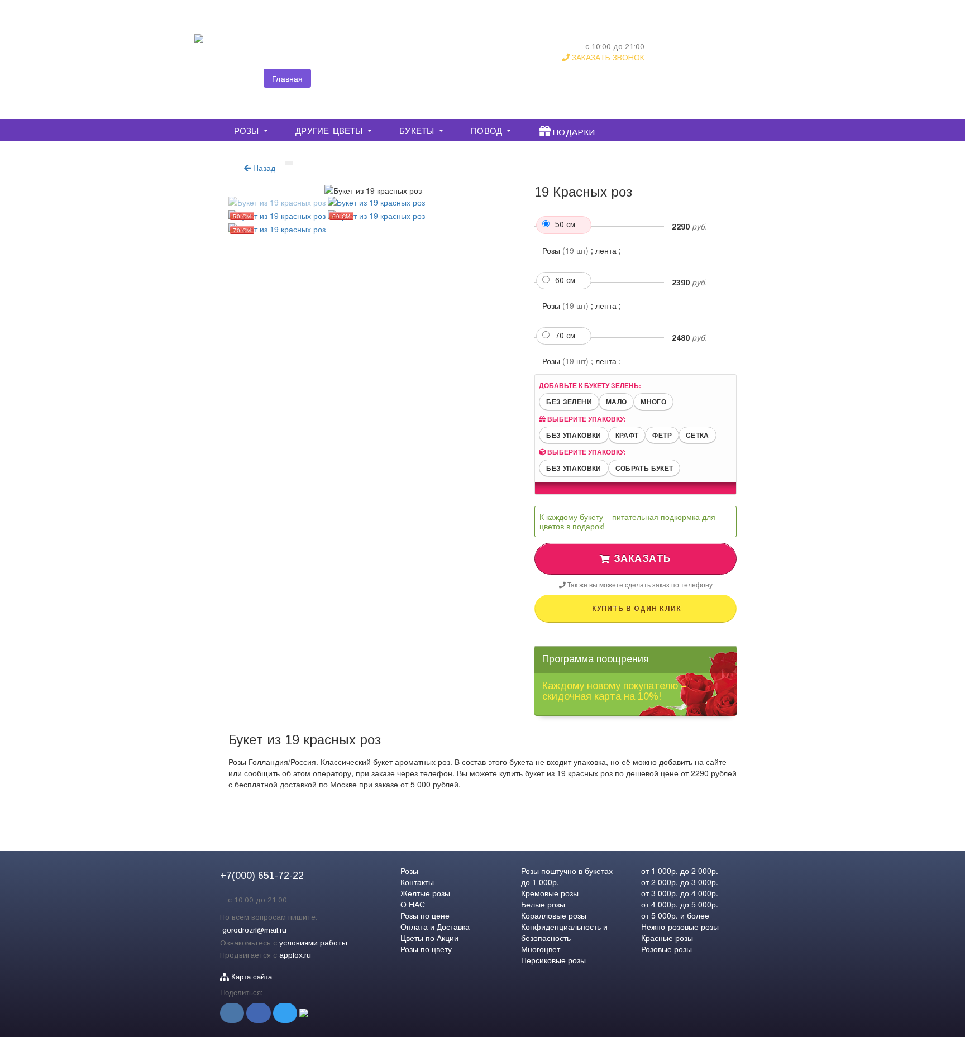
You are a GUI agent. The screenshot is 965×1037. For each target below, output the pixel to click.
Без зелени (569, 401)
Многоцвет (540, 948)
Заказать (640, 558)
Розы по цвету (426, 948)
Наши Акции (527, 78)
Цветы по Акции (429, 937)
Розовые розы (666, 948)
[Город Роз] (198, 45)
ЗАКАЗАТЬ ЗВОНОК (607, 57)
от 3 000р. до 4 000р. (679, 893)
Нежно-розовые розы (680, 926)
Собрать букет (644, 468)
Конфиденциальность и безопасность (564, 932)
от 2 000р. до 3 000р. (679, 881)
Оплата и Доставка (450, 78)
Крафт (627, 435)
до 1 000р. (540, 881)
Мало (616, 401)
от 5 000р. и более (675, 915)
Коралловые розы (553, 915)
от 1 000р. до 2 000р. (679, 870)
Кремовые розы (550, 893)
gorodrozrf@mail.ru (254, 930)
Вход (693, 56)
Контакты (338, 78)
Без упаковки (573, 435)
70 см (565, 335)
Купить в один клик (635, 609)
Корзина (736, 32)
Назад (263, 167)
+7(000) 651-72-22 (602, 34)
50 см (565, 224)
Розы (409, 870)
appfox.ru (295, 955)
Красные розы (667, 937)
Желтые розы (425, 893)
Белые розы (543, 904)
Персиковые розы (553, 960)
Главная (287, 78)
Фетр (661, 435)
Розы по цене (425, 915)
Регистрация (733, 56)
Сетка (697, 435)
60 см (565, 280)
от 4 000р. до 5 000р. (679, 904)
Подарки (573, 131)
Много (653, 401)
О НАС (385, 78)
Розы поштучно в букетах (567, 870)
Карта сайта (250, 977)
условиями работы (313, 943)
